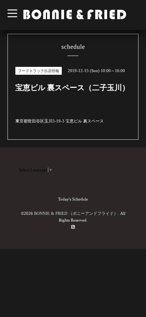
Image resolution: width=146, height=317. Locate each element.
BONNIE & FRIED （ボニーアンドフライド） (76, 213)
